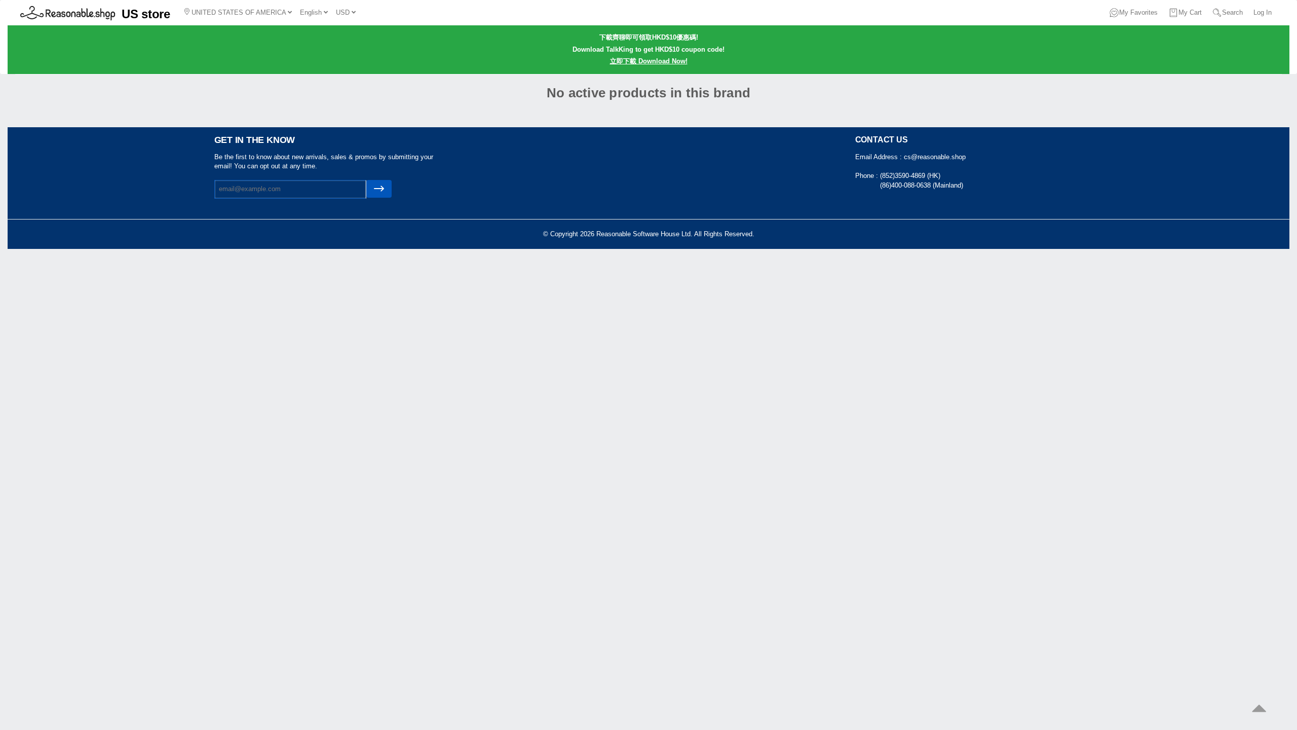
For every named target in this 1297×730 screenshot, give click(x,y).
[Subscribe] (379, 189)
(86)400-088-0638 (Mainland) (921, 185)
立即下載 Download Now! (649, 61)
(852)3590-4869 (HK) (910, 175)
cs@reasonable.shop (935, 157)
